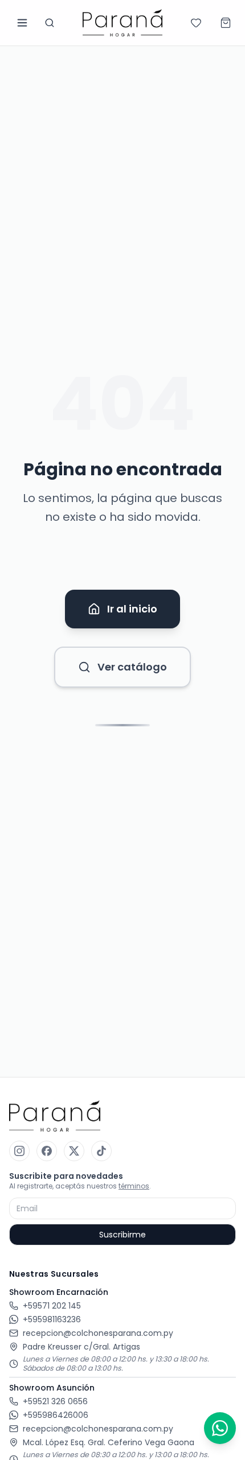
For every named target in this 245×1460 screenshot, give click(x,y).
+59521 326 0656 (55, 1401)
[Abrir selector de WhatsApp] (220, 1428)
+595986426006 (55, 1415)
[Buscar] (49, 22)
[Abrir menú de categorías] (22, 23)
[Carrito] (225, 23)
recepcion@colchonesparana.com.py (98, 1333)
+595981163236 (52, 1319)
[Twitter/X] (74, 1151)
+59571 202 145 (52, 1305)
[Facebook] (46, 1151)
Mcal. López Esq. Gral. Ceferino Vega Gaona (108, 1442)
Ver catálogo (132, 667)
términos (134, 1186)
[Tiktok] (101, 1151)
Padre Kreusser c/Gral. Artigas (81, 1346)
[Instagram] (19, 1151)
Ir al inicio (132, 609)
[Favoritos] (196, 23)
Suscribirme (122, 1234)
